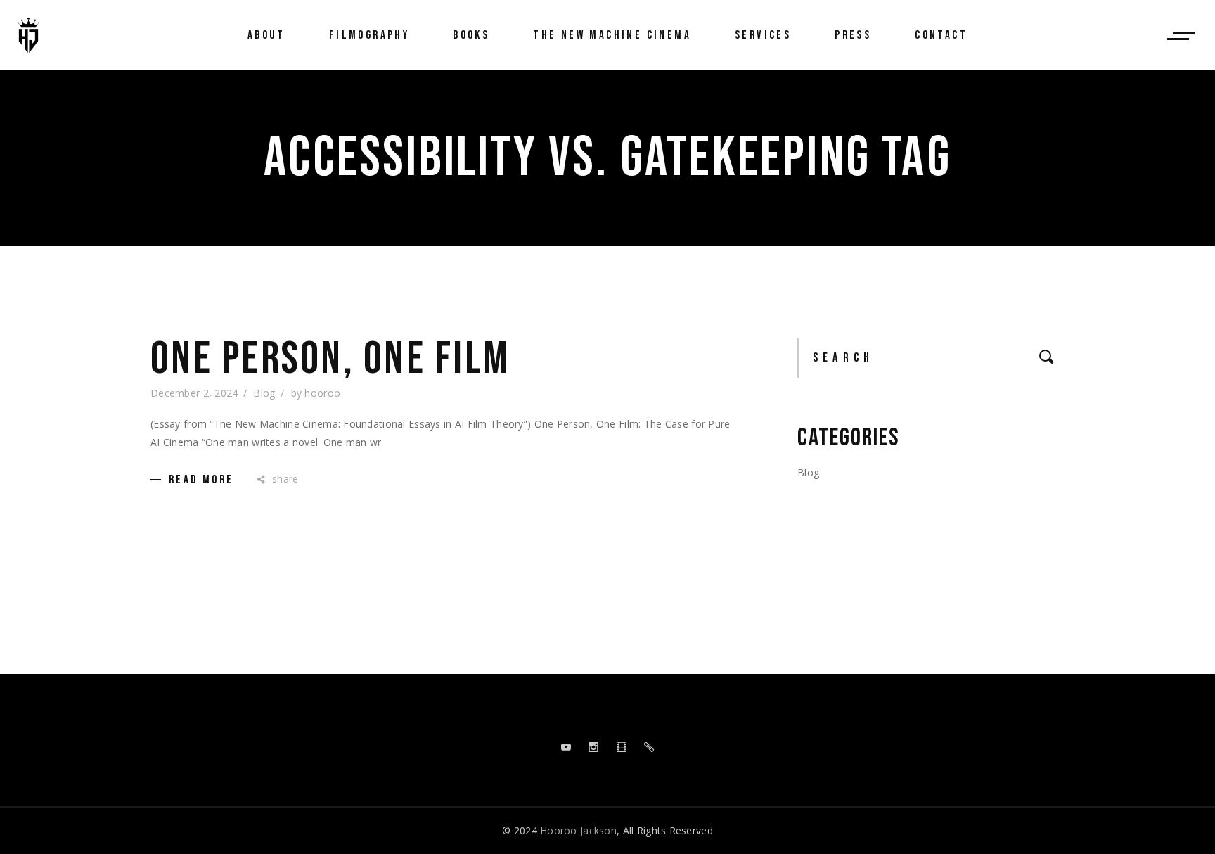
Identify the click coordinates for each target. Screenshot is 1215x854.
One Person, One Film (330, 359)
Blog (264, 393)
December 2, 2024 (194, 393)
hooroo (322, 393)
